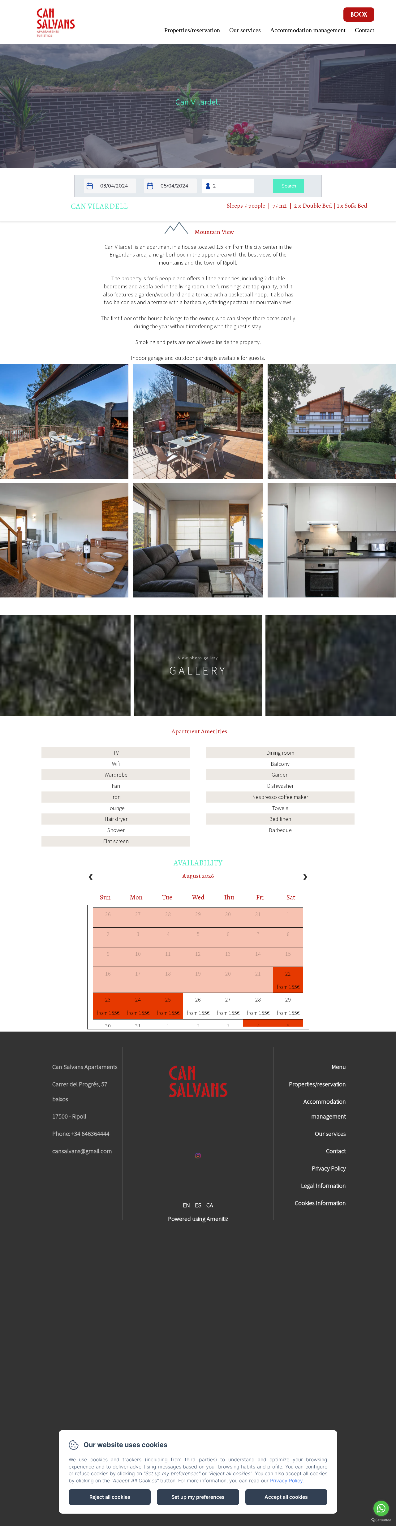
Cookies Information (320, 1203)
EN (186, 1205)
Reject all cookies (109, 1497)
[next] (305, 878)
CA (209, 1205)
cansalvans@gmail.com (82, 1151)
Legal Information (323, 1185)
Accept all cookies (286, 1497)
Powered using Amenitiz (198, 1218)
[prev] (91, 878)
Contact (364, 30)
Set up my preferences (198, 1497)
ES (198, 1205)
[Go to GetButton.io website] (381, 1520)
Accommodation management (308, 30)
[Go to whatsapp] (381, 1508)
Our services (245, 30)
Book (359, 14)
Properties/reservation (192, 30)
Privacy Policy (329, 1168)
